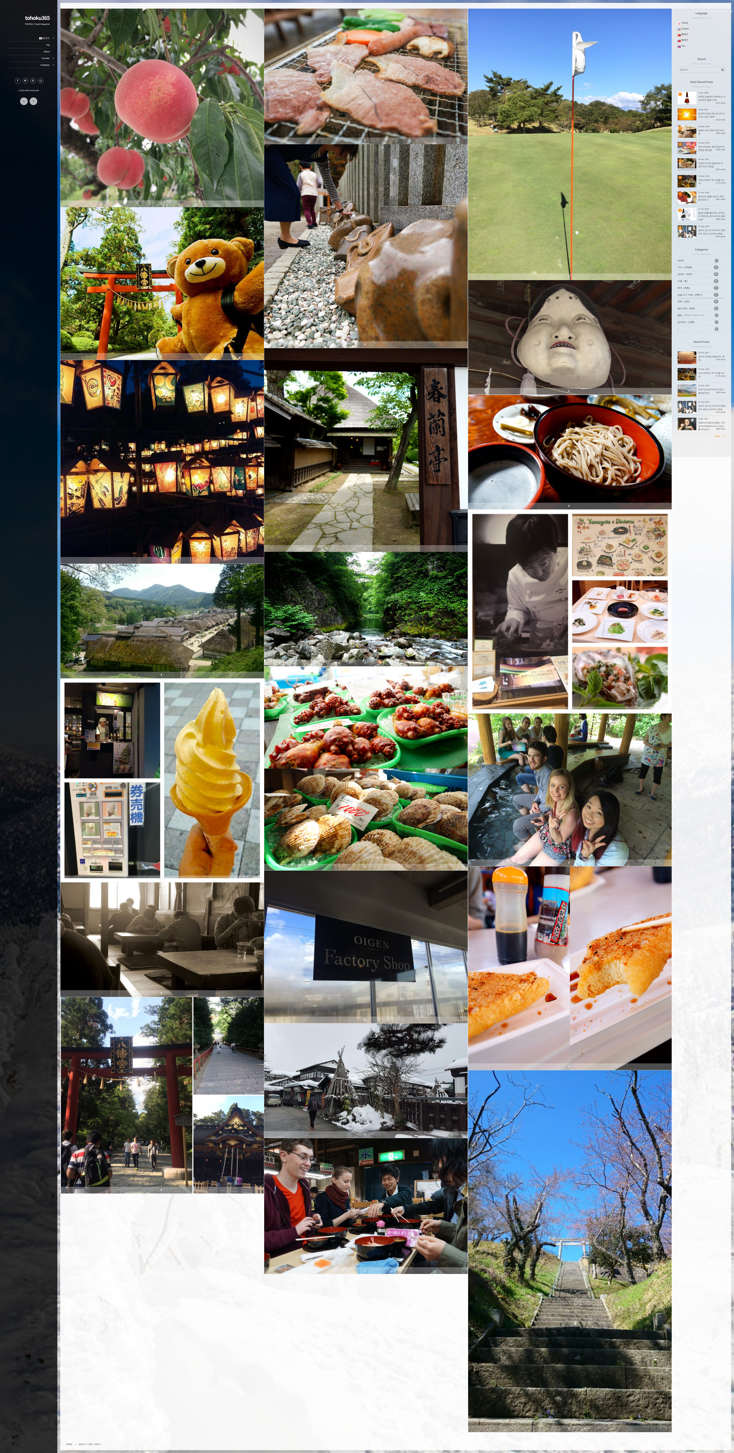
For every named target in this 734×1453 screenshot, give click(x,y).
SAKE (697, 260)
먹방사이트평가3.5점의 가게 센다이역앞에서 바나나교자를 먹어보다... (712, 426)
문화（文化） (697, 301)
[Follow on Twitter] (25, 81)
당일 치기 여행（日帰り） (162, 99)
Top (48, 45)
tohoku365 (37, 18)
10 (731, 11)
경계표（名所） (366, 237)
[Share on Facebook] (18, 81)
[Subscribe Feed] (33, 81)
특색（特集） (697, 288)
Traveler (45, 58)
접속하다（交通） (697, 322)
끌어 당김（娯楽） (570, 329)
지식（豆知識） (697, 267)
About (47, 51)
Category (45, 65)
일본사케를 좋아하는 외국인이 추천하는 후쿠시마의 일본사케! (711, 216)
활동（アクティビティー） (697, 315)
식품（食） (697, 281)
